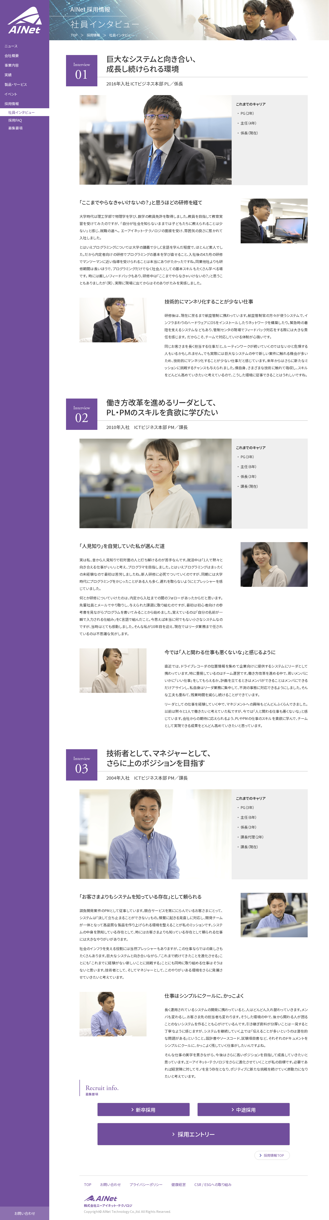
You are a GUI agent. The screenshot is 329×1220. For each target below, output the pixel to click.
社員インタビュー (21, 112)
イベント (10, 94)
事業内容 (11, 65)
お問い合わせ (24, 1213)
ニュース (10, 46)
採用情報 (93, 35)
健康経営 (178, 1184)
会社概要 (11, 55)
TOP (73, 35)
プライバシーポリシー (146, 1184)
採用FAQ (15, 120)
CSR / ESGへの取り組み (213, 1184)
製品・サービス (15, 84)
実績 (8, 74)
